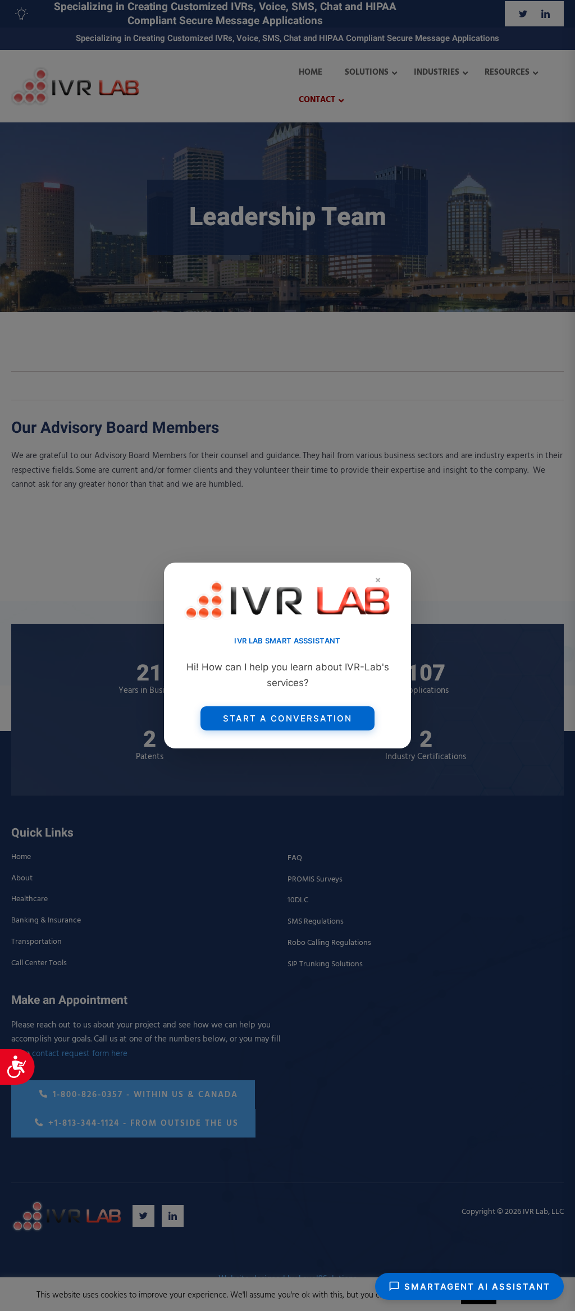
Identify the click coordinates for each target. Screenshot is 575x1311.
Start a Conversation (287, 718)
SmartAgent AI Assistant (477, 1286)
